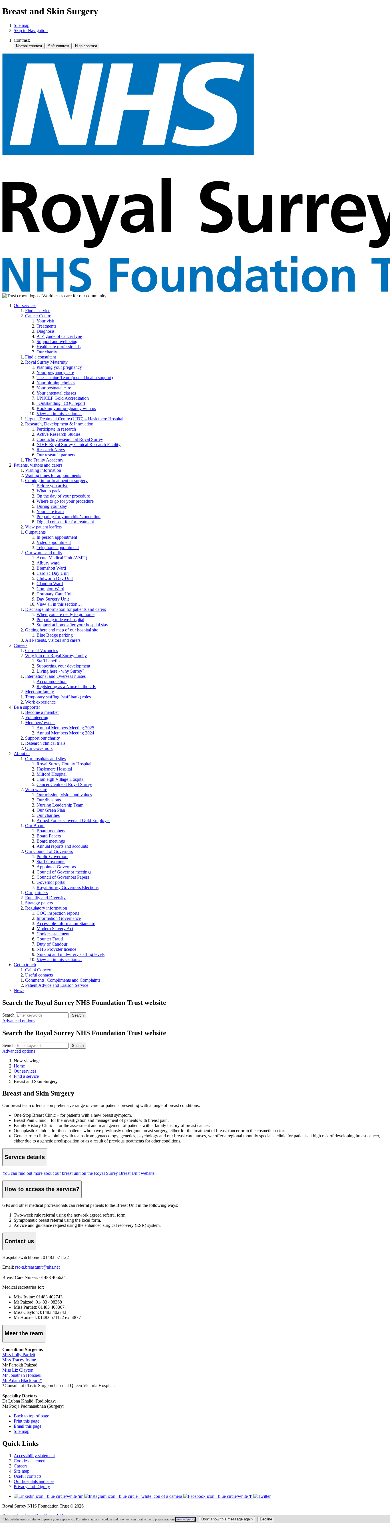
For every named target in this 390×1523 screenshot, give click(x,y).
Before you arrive (52, 485)
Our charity (47, 351)
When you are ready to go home (66, 614)
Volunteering (36, 717)
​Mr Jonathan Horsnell (21, 1375)
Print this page (26, 1421)
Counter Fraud (50, 938)
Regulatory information (46, 908)
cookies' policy (185, 1519)
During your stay (52, 506)
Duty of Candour (52, 944)
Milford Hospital (52, 774)
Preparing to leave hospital (60, 619)
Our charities (48, 815)
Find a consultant (40, 356)
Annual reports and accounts (62, 846)
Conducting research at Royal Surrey (70, 439)
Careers (20, 645)
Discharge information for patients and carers (65, 609)
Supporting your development (63, 666)
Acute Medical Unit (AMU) (62, 557)
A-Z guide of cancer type (59, 336)
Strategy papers (39, 902)
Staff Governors (51, 861)
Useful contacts (39, 975)
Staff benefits (48, 660)
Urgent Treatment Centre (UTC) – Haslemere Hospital (74, 418)
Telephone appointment (58, 547)
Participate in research (56, 429)
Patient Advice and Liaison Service (56, 985)
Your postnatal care (54, 387)
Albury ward (48, 563)
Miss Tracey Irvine (19, 1359)
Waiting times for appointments (53, 475)
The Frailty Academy (44, 460)
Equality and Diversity (45, 897)
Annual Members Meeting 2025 (65, 727)
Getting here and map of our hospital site (61, 629)
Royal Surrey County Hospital (64, 763)
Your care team (50, 511)
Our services (25, 305)
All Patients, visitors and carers (53, 640)
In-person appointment (57, 537)
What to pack (49, 490)
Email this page (27, 1426)
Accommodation (52, 681)
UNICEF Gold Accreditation (63, 398)
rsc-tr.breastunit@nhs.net (37, 1267)
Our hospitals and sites (45, 758)
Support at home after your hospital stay (72, 624)
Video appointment (54, 542)
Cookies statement (53, 933)
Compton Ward (50, 588)
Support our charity (42, 738)
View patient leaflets (43, 526)
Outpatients (35, 532)
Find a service (37, 310)
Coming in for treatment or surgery (56, 480)
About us (22, 753)
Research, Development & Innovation (59, 423)
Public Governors (52, 856)
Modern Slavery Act (55, 928)
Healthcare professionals (59, 346)
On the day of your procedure (63, 496)
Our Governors (39, 748)
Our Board (35, 825)
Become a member (42, 712)
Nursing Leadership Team (60, 805)
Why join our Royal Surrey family (56, 655)
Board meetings (51, 841)
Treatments (46, 326)
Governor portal (51, 882)
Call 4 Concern (39, 969)
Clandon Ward (50, 583)
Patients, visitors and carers (38, 465)
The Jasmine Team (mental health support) (75, 377)
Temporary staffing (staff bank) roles (58, 696)
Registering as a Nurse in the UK (66, 686)
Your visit (45, 320)
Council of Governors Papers (63, 877)
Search (8, 1015)
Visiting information (43, 470)
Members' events (40, 722)
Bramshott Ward (51, 568)
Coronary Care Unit (55, 593)
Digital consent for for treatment (65, 521)
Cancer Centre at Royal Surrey (64, 784)
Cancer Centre (38, 315)
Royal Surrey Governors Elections (67, 887)
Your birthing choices (56, 382)
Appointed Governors (56, 866)
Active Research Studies (59, 434)
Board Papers (49, 835)
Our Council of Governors (49, 851)
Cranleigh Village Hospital (61, 779)
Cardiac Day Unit (53, 573)
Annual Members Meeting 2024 (65, 732)
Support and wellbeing (57, 341)
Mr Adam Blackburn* (22, 1380)
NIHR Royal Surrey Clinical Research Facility (78, 444)
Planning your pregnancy (59, 367)
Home (19, 1065)
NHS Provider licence (56, 949)
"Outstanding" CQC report (61, 403)
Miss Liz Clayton (17, 1370)
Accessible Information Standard (66, 923)
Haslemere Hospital (54, 769)
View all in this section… (59, 413)
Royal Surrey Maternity (46, 362)
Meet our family (39, 691)
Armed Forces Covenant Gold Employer (73, 820)
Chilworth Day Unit (55, 578)
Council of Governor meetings (64, 872)
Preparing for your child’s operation (68, 516)
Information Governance (59, 918)
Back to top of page (31, 1415)
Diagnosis (46, 331)
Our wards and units (43, 552)
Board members (51, 830)
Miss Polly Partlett (18, 1354)
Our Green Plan (51, 810)
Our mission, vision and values (64, 794)
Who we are (36, 789)
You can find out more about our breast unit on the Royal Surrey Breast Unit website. (79, 1173)
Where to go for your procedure (65, 501)
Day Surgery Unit (53, 599)
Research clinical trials (45, 743)
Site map (21, 25)
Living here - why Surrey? (60, 671)
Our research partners (56, 454)
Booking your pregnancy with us (66, 408)
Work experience (40, 702)
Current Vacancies (41, 650)
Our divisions (49, 799)
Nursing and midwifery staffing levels (70, 954)
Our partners (36, 892)
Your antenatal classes (56, 393)
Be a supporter (27, 707)
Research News (51, 449)
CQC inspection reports (58, 913)
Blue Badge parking (55, 635)
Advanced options (18, 1020)
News (19, 990)
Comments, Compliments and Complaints (62, 980)
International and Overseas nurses (55, 676)
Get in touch (25, 964)
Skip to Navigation (31, 30)
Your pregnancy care (55, 372)
